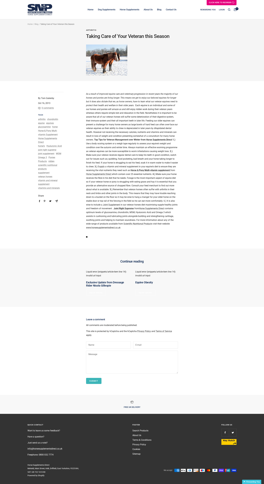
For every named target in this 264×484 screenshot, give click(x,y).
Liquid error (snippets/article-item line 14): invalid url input (106, 273)
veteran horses (45, 176)
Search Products (140, 430)
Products (42, 161)
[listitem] (39, 201)
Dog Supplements (106, 9)
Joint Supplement (111, 204)
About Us (148, 9)
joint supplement (46, 153)
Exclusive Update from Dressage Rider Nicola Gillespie (105, 284)
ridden (51, 161)
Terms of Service (164, 331)
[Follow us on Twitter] (233, 432)
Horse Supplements (129, 9)
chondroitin (52, 119)
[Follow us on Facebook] (225, 432)
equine (41, 123)
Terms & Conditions (141, 440)
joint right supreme (47, 150)
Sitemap (136, 454)
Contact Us (171, 9)
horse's (41, 146)
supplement (44, 172)
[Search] (229, 9)
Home (91, 9)
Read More (96, 293)
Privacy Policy (144, 331)
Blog (159, 9)
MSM (58, 153)
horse (55, 127)
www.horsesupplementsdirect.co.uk (103, 227)
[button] (251, 482)
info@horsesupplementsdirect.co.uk (45, 448)
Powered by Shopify (36, 475)
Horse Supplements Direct (159, 139)
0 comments (48, 108)
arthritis (91, 30)
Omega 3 (42, 157)
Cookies (136, 449)
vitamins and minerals (49, 188)
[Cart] (235, 9)
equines (50, 123)
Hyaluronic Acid (54, 146)
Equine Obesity (144, 282)
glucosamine (44, 127)
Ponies (52, 157)
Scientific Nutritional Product (137, 223)
